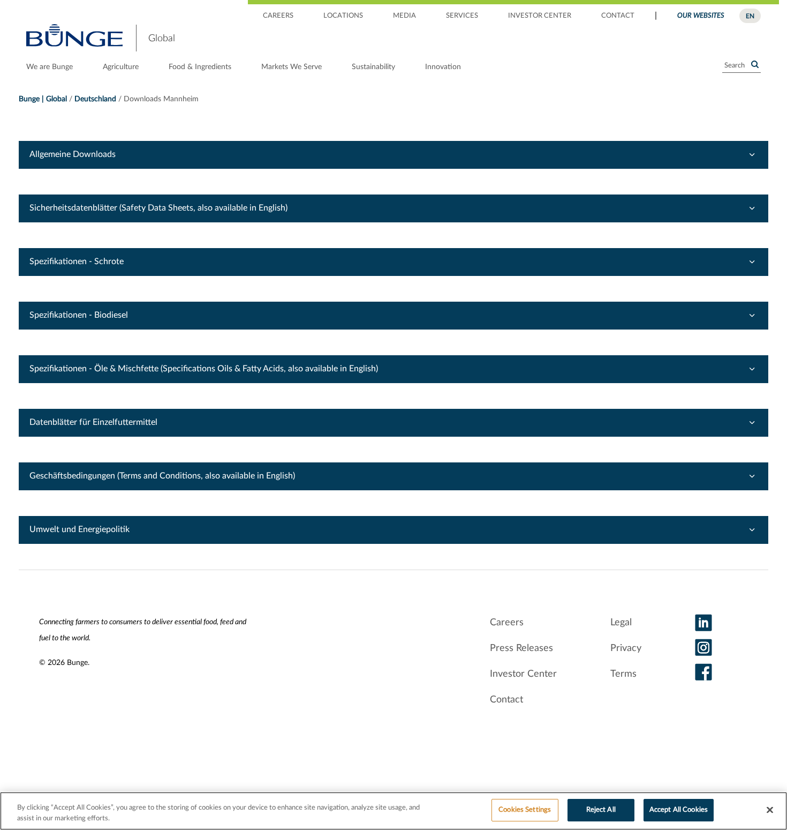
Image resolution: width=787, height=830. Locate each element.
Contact (506, 700)
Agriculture (121, 67)
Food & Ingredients (200, 67)
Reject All (601, 809)
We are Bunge (49, 67)
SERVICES (462, 15)
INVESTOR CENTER (539, 15)
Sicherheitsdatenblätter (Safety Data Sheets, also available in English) (158, 208)
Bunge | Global (43, 99)
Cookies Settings (524, 809)
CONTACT (617, 15)
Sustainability (373, 67)
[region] (393, 811)
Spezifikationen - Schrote (76, 261)
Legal (621, 622)
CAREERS (278, 15)
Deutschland (95, 99)
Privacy (625, 648)
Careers (507, 622)
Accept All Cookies (678, 809)
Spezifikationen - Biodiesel (78, 315)
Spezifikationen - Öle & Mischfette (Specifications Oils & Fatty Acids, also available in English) (203, 368)
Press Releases (521, 648)
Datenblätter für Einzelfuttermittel (93, 422)
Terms (623, 674)
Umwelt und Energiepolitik (79, 529)
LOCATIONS (343, 15)
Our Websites (700, 15)
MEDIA (404, 15)
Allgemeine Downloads (72, 154)
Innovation (443, 67)
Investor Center (523, 674)
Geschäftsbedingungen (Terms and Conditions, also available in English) (162, 476)
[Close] (770, 809)
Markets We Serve (291, 67)
